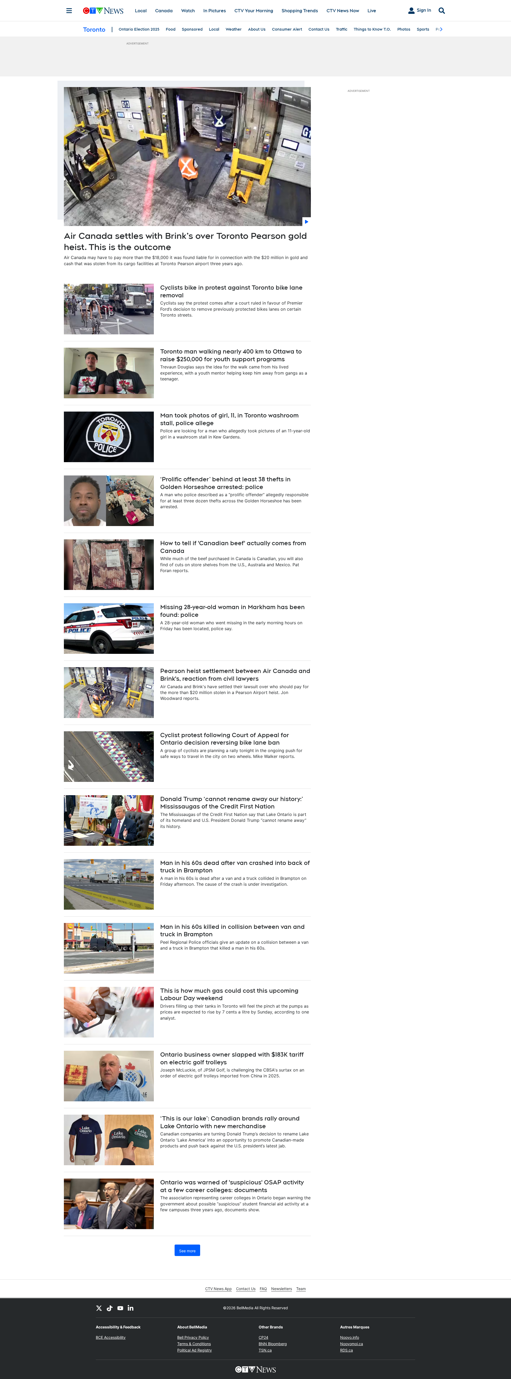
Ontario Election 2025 (139, 29)
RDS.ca (346, 1350)
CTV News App (218, 1288)
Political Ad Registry (194, 1350)
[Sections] (69, 10)
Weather (234, 29)
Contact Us (318, 29)
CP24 (263, 1337)
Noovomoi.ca (351, 1343)
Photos (403, 29)
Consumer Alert (287, 29)
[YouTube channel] (120, 1308)
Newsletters (281, 1288)
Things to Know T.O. (372, 29)
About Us (257, 29)
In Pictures (214, 10)
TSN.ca (265, 1350)
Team (301, 1288)
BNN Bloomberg (273, 1343)
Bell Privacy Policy (193, 1337)
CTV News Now (343, 10)
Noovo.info (349, 1337)
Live (372, 10)
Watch (188, 10)
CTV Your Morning (253, 10)
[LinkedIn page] (131, 1308)
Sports (423, 29)
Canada (164, 10)
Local (141, 10)
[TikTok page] (109, 1308)
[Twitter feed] (99, 1308)
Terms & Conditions (194, 1343)
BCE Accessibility (111, 1337)
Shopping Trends (300, 10)
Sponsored (192, 29)
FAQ (263, 1288)
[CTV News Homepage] (103, 10)
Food (170, 29)
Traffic (341, 29)
